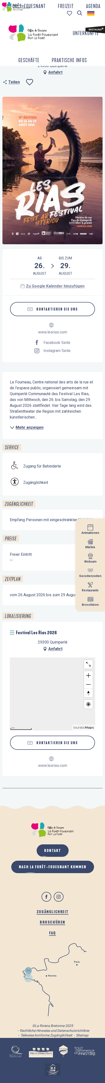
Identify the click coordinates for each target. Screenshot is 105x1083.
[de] (91, 13)
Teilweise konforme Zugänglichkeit (46, 1035)
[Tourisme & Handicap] (52, 1069)
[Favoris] (70, 13)
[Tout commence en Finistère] (85, 1051)
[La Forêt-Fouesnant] (33, 32)
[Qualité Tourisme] (16, 1051)
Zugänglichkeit (52, 911)
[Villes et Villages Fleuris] (41, 1051)
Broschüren (52, 922)
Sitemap (82, 1035)
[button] (80, 13)
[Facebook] (46, 897)
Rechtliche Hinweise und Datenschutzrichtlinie (54, 1031)
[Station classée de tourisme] (63, 1051)
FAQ (52, 933)
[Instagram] (58, 897)
